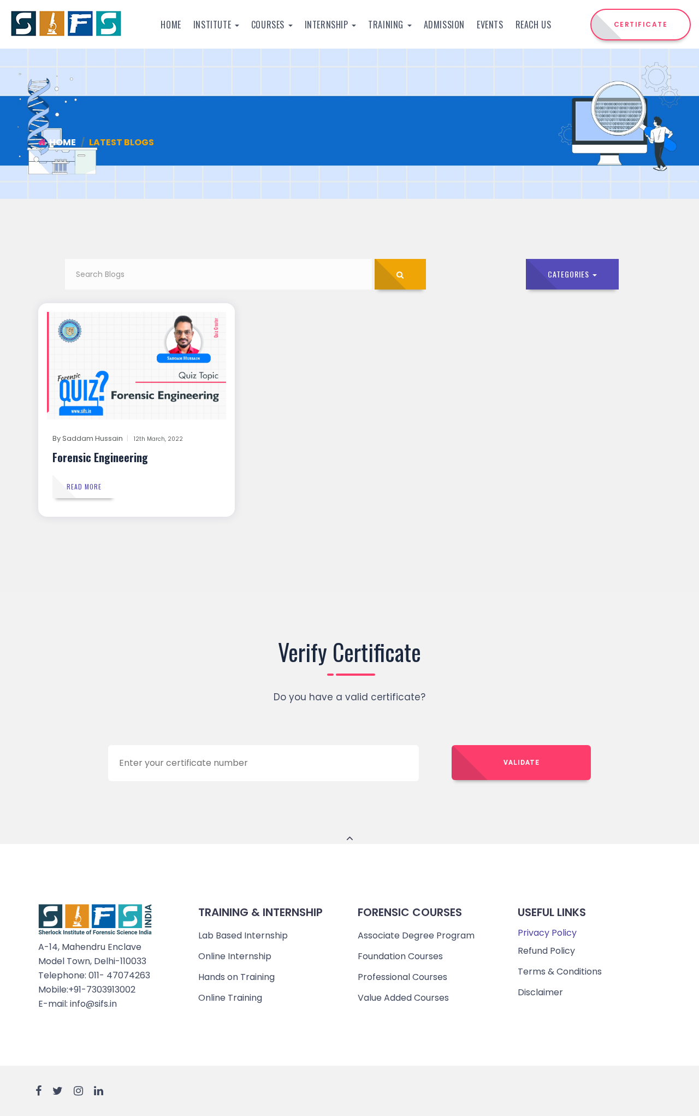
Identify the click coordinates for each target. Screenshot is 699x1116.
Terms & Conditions (560, 971)
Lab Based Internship (243, 935)
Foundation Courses (400, 956)
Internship (328, 24)
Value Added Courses (403, 997)
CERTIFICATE (641, 24)
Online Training (230, 997)
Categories (569, 274)
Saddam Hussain (92, 438)
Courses (269, 24)
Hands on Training (236, 977)
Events (490, 24)
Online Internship (234, 956)
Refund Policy (546, 950)
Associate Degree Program (416, 935)
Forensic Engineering (100, 457)
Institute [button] (213, 24)
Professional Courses (402, 977)
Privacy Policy (547, 932)
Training (387, 24)
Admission (444, 24)
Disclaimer (540, 992)
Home (171, 24)
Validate (521, 762)
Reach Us (534, 24)
